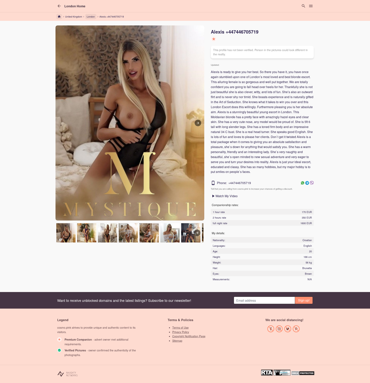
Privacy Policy (180, 332)
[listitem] (66, 232)
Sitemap (177, 341)
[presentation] (197, 233)
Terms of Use (180, 327)
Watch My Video (226, 196)
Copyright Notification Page (188, 336)
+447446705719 (239, 183)
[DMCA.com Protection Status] (302, 374)
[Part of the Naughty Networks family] (68, 373)
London (91, 16)
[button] (74, 6)
